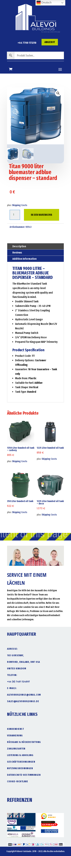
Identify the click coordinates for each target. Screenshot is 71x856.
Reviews (17, 252)
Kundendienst (15, 729)
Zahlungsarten (16, 748)
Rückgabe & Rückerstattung (24, 742)
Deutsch (46, 2)
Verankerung (15, 735)
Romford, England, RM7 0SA (23, 662)
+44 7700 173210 (27, 42)
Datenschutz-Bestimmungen (23, 774)
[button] (58, 93)
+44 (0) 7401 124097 (18, 681)
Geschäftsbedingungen (21, 761)
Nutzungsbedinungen (20, 768)
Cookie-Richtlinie (17, 781)
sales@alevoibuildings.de (23, 701)
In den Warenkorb (41, 214)
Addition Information (24, 258)
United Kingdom (16, 668)
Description (19, 246)
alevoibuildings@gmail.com (24, 694)
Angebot (49, 42)
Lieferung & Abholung (20, 755)
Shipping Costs (19, 205)
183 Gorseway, (15, 655)
